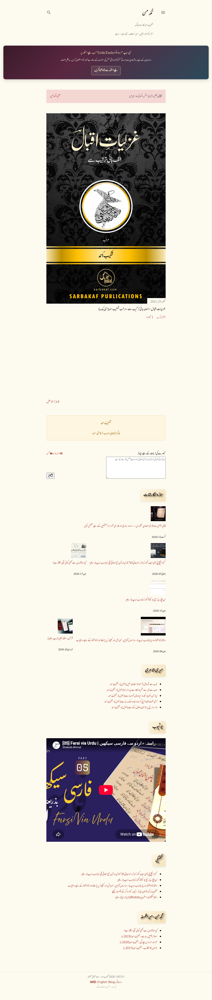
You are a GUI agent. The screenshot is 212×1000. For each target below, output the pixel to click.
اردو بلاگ (118, 982)
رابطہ (117, 34)
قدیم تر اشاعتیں (52, 402)
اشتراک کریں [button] (161, 317)
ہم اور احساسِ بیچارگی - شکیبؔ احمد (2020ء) (138, 942)
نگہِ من (147, 13)
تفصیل (48, 453)
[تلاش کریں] (48, 12)
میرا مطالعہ (133, 34)
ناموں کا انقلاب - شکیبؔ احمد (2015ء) (140, 948)
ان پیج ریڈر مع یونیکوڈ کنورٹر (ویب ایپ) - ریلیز (146, 600)
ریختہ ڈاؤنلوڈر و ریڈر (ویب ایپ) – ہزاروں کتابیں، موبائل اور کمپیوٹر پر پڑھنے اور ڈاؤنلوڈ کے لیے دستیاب (121, 640)
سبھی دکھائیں (55, 96)
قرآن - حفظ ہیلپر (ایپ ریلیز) (60, 638)
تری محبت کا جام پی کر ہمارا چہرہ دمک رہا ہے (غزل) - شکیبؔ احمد (130, 702)
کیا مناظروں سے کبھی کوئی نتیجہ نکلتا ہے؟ (69, 563)
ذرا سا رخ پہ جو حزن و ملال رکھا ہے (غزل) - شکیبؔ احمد (134, 707)
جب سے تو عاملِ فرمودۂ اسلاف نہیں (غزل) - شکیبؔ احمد (133, 684)
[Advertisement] (106, 360)
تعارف (124, 34)
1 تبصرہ (149, 317)
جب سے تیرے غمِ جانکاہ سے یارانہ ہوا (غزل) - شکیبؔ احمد (132, 690)
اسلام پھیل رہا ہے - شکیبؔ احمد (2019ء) (139, 937)
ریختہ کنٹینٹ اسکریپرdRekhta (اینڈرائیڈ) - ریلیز (136, 897)
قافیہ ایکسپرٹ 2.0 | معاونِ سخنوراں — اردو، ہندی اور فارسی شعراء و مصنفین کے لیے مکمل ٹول (125, 526)
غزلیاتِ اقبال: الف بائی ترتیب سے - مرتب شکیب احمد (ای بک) (132, 309)
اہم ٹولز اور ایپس (146, 34)
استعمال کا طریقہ (56, 453)
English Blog (105, 982)
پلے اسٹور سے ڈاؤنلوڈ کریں (106, 70)
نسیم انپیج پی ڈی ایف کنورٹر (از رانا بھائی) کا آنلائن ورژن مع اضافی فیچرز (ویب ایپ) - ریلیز (127, 563)
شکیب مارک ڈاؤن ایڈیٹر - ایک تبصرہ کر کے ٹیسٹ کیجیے (134, 892)
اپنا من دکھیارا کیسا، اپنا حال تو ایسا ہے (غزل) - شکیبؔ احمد (132, 696)
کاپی (49, 475)
